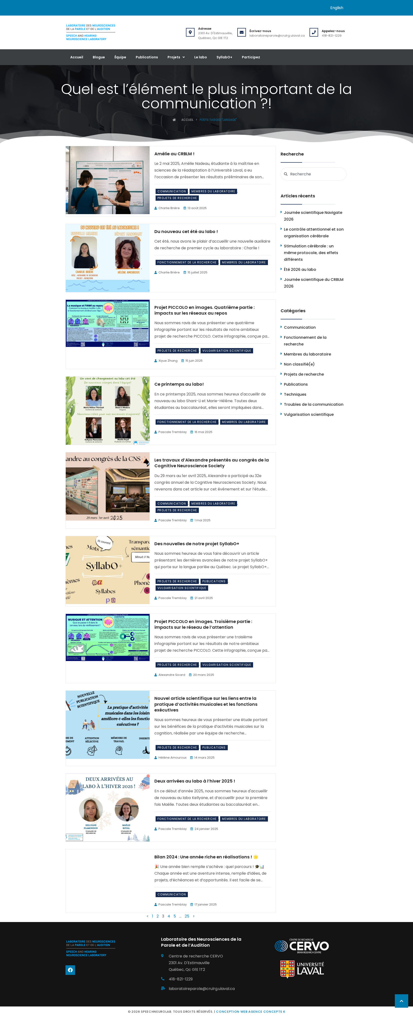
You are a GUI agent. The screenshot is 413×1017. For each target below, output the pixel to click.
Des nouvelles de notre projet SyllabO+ (196, 544)
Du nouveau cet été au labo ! (186, 231)
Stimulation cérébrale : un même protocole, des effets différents (311, 252)
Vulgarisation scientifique (226, 351)
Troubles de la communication (313, 404)
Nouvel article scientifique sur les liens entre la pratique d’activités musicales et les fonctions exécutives (205, 704)
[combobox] (314, 174)
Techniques (295, 394)
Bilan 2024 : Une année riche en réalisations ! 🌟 (206, 857)
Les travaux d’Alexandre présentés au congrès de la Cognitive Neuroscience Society (211, 463)
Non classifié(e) (299, 364)
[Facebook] (70, 970)
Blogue (99, 57)
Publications (147, 57)
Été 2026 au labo (300, 269)
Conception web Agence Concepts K (250, 1011)
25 (187, 916)
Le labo (200, 57)
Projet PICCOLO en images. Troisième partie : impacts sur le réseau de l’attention (203, 624)
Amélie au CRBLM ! (174, 154)
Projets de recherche (177, 198)
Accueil (76, 57)
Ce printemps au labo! (179, 384)
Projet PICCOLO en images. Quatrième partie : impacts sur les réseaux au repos (204, 310)
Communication (172, 191)
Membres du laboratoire (213, 191)
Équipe (120, 57)
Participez (251, 57)
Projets (174, 57)
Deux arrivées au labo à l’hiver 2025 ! (194, 781)
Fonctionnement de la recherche (187, 262)
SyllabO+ (224, 57)
